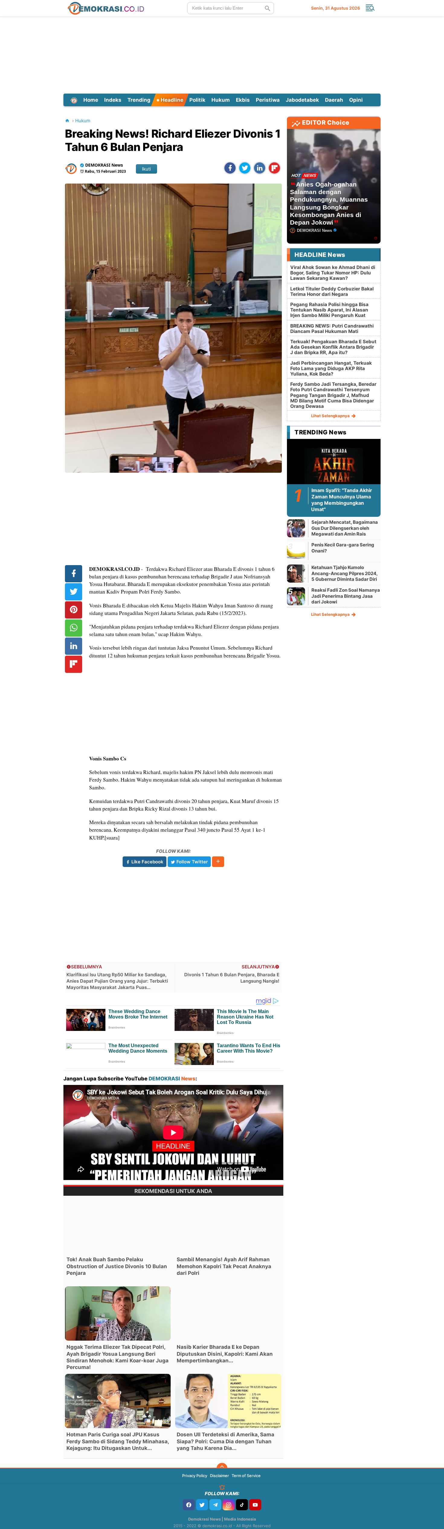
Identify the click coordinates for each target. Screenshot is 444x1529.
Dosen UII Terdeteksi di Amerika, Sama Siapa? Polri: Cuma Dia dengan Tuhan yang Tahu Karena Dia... (225, 1441)
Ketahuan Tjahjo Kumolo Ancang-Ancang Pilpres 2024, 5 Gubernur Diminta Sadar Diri (344, 573)
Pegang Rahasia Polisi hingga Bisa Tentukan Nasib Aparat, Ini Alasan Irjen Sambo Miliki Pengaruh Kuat (329, 310)
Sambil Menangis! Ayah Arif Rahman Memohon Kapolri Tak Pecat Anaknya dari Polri (224, 1266)
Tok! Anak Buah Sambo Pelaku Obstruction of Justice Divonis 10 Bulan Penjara (116, 1266)
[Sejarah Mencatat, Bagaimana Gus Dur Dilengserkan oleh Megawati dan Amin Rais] (296, 528)
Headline (171, 100)
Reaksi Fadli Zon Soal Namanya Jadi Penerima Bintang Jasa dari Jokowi (345, 596)
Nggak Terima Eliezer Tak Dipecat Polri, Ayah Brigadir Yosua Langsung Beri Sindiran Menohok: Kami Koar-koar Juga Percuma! (117, 1357)
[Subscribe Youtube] (255, 1504)
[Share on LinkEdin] (259, 168)
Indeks (112, 100)
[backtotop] (222, 1468)
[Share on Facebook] (230, 168)
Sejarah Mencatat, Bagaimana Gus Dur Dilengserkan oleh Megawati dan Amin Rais (344, 528)
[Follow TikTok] (242, 1504)
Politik (197, 100)
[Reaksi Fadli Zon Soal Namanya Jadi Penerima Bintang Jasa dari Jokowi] (296, 596)
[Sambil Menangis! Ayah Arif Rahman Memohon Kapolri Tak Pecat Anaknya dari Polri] (228, 1226)
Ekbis (243, 100)
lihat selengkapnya (331, 415)
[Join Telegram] (215, 1504)
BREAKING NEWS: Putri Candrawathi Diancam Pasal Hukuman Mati (332, 328)
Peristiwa (268, 100)
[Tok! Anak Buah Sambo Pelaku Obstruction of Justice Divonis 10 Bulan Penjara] (118, 1226)
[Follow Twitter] (202, 1504)
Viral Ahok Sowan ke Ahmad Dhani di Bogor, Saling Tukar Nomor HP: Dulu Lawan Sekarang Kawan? (332, 272)
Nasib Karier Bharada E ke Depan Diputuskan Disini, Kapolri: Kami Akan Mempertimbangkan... (225, 1353)
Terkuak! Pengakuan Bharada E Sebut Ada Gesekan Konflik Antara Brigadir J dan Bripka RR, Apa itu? (333, 347)
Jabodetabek (302, 100)
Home (90, 100)
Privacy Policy (194, 1475)
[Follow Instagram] (229, 1504)
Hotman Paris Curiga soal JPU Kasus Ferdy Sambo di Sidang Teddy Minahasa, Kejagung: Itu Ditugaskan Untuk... (117, 1441)
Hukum (220, 100)
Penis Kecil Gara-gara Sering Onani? (342, 548)
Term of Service (246, 1475)
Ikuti (146, 169)
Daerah (334, 100)
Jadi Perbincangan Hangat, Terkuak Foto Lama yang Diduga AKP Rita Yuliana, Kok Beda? (331, 368)
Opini (356, 100)
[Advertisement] (222, 54)
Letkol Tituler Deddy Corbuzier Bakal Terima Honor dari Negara (332, 291)
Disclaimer (219, 1475)
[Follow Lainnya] (218, 861)
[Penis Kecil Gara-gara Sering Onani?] (296, 551)
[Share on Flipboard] (274, 168)
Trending (138, 100)
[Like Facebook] (189, 1504)
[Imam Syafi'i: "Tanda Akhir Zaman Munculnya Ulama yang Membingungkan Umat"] (334, 467)
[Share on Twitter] (244, 168)
